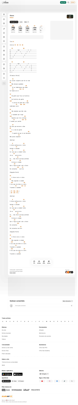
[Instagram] (49, 381)
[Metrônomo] (4, 68)
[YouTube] (42, 381)
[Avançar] (41, 28)
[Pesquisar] (68, 2)
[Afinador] (4, 64)
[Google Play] (7, 374)
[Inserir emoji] (71, 305)
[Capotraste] (4, 37)
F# (13, 41)
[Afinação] (4, 41)
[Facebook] (57, 381)
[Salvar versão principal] (17, 22)
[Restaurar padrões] (4, 83)
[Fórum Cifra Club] (6, 390)
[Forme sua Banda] (17, 390)
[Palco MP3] (35, 389)
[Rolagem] (4, 19)
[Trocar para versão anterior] (4, 78)
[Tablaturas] (4, 46)
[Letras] (26, 390)
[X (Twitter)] (72, 381)
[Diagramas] (4, 50)
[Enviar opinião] (4, 74)
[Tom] (4, 33)
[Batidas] (4, 59)
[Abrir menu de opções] (4, 14)
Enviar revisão (13, 272)
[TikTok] (64, 381)
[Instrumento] (4, 29)
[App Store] (18, 374)
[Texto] (4, 55)
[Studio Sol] (7, 396)
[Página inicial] (5, 2)
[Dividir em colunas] (4, 23)
